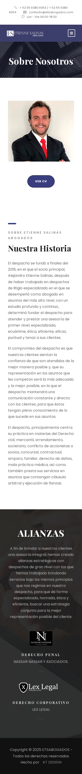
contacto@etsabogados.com (51, 12)
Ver (41, 671)
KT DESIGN (52, 762)
